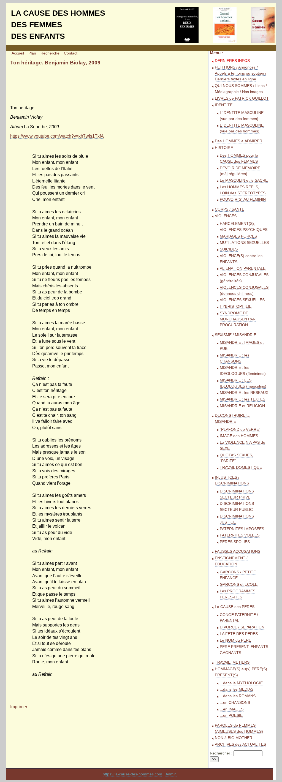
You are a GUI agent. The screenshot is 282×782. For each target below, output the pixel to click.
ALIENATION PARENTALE (242, 268)
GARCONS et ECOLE (238, 584)
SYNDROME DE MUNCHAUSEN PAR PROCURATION (238, 319)
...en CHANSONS (235, 703)
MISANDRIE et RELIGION (242, 406)
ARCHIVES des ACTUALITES (240, 744)
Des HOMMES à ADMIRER (238, 141)
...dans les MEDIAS (236, 689)
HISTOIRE (224, 148)
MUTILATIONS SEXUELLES (244, 243)
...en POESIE (231, 715)
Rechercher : (221, 753)
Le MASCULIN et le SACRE (244, 180)
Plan (32, 53)
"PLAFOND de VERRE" (240, 429)
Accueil (18, 53)
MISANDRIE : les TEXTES (242, 399)
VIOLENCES (226, 216)
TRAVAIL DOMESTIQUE (241, 467)
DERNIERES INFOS (232, 61)
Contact (70, 53)
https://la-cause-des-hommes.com (132, 774)
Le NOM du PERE (235, 640)
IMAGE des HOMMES (239, 436)
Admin (171, 774)
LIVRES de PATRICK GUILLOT (242, 98)
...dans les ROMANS (238, 696)
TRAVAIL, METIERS (232, 662)
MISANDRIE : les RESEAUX (244, 393)
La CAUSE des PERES (234, 607)
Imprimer (18, 706)
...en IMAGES (231, 709)
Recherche (49, 53)
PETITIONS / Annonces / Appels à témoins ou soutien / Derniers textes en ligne (240, 73)
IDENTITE (223, 105)
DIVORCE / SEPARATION (242, 627)
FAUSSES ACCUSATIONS (237, 551)
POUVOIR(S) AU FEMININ (243, 199)
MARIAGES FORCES (238, 236)
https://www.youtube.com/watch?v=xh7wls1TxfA (57, 136)
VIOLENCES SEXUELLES (242, 300)
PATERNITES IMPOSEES (242, 529)
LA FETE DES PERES (239, 634)
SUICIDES (229, 249)
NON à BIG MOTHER (233, 738)
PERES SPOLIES (235, 542)
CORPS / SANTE (229, 209)
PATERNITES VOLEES (239, 535)
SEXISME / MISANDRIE (235, 335)
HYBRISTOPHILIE (235, 306)
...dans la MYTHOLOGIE (241, 683)
